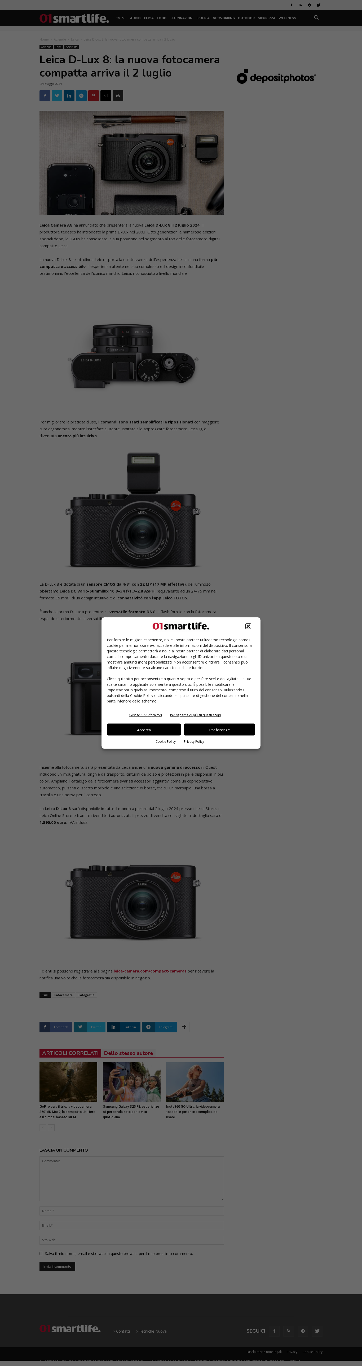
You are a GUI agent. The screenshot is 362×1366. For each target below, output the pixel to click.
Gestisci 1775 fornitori (145, 715)
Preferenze (219, 729)
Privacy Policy (194, 741)
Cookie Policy (166, 741)
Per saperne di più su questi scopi (195, 715)
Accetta (144, 729)
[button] (248, 626)
